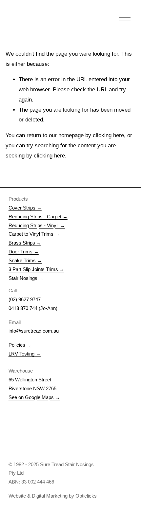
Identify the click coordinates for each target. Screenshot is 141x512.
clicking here (108, 135)
